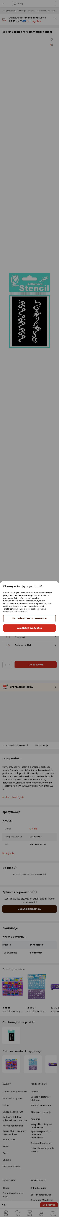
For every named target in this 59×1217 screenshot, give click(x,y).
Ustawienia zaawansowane (29, 618)
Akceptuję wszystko (29, 628)
